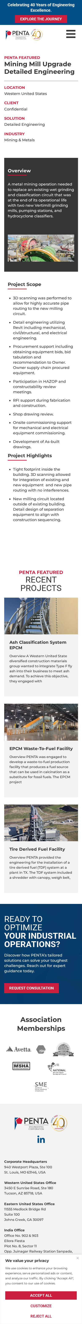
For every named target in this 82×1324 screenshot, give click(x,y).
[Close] (77, 1258)
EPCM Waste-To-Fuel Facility (41, 748)
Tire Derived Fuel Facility (37, 849)
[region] (41, 1289)
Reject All (41, 1316)
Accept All (41, 1295)
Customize (41, 1306)
